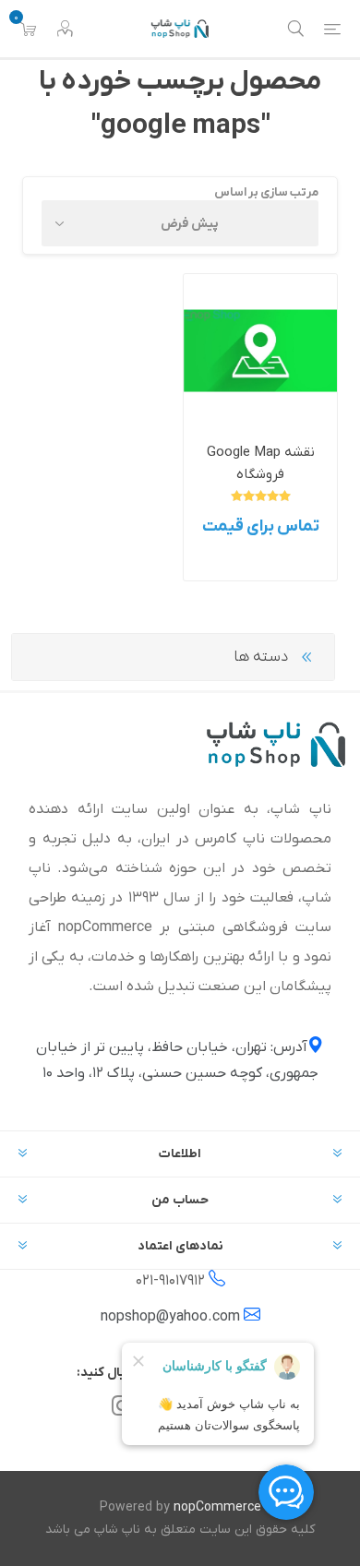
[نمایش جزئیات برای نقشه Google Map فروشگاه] (260, 350)
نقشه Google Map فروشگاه (261, 463)
